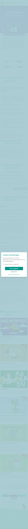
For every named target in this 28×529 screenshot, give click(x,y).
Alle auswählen (14, 268)
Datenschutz (17, 274)
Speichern (14, 272)
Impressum (10, 274)
